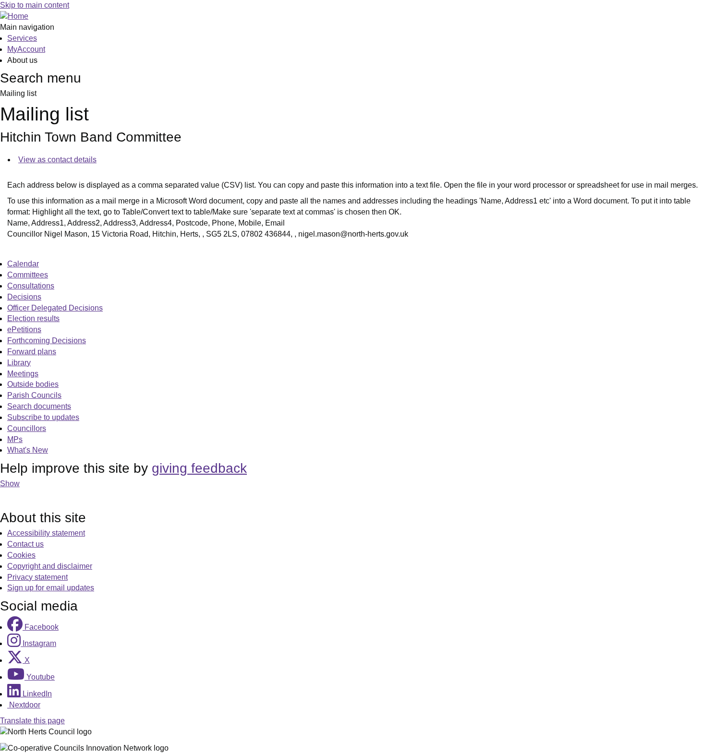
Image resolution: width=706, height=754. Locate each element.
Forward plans (31, 351)
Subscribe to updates (43, 417)
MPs (15, 439)
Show (10, 483)
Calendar (23, 264)
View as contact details (57, 160)
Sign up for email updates (50, 588)
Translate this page (32, 721)
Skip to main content (34, 5)
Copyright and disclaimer (49, 566)
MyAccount (26, 49)
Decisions (24, 297)
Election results (33, 318)
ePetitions (24, 329)
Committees (27, 275)
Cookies (21, 555)
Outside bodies (33, 384)
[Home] (14, 16)
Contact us (25, 544)
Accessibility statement (46, 533)
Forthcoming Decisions (46, 340)
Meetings (22, 374)
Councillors (26, 428)
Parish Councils (34, 395)
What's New (27, 450)
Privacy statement (37, 577)
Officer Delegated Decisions (55, 308)
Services (22, 38)
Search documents (39, 406)
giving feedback (199, 468)
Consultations (30, 286)
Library (19, 363)
